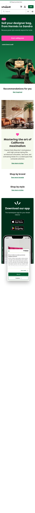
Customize (18, 278)
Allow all (18, 274)
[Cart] (21, 7)
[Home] (9, 6)
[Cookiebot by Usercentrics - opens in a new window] (23, 251)
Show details (23, 270)
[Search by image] (28, 11)
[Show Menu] (32, 11)
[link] (17, 221)
